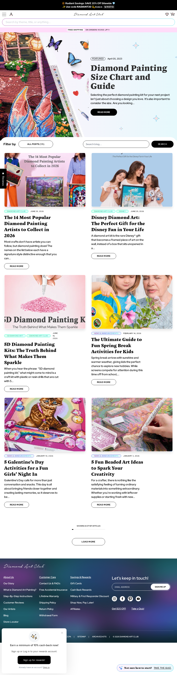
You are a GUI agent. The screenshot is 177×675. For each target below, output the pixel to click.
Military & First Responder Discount (89, 596)
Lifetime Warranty (49, 596)
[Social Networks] (114, 598)
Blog (5, 615)
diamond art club (16, 211)
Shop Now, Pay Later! (82, 602)
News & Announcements (106, 333)
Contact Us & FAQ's (49, 583)
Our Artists (9, 609)
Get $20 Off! (119, 608)
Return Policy (46, 609)
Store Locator (10, 621)
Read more (16, 266)
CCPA (68, 636)
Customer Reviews (13, 602)
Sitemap (81, 636)
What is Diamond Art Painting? (19, 589)
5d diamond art (15, 336)
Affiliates (75, 609)
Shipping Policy (47, 602)
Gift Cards (76, 583)
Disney (122, 211)
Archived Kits (99, 636)
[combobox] (88, 22)
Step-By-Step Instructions (17, 596)
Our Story (8, 583)
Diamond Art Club (129, 636)
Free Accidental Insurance (53, 589)
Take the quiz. (162, 668)
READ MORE (103, 112)
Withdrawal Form (48, 615)
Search (162, 144)
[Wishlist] (167, 14)
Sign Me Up (160, 587)
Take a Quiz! (137, 608)
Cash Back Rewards (81, 589)
